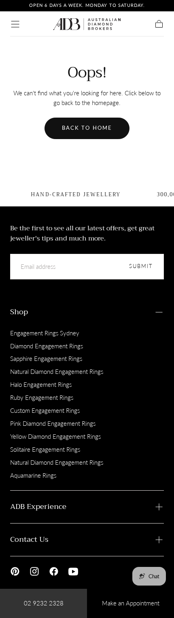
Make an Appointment (130, 603)
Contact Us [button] (29, 539)
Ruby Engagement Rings (41, 397)
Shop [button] (19, 311)
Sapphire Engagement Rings (46, 358)
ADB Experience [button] (38, 506)
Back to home (87, 128)
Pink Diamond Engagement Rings (52, 423)
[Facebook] (54, 571)
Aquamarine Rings (33, 475)
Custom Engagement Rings (45, 410)
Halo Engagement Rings (41, 384)
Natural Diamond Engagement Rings (56, 371)
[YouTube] (73, 571)
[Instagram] (34, 571)
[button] (15, 24)
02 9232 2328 (44, 603)
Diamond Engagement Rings (46, 346)
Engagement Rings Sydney (44, 333)
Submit (141, 266)
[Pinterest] (15, 571)
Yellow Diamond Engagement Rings (55, 436)
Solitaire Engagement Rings (45, 449)
